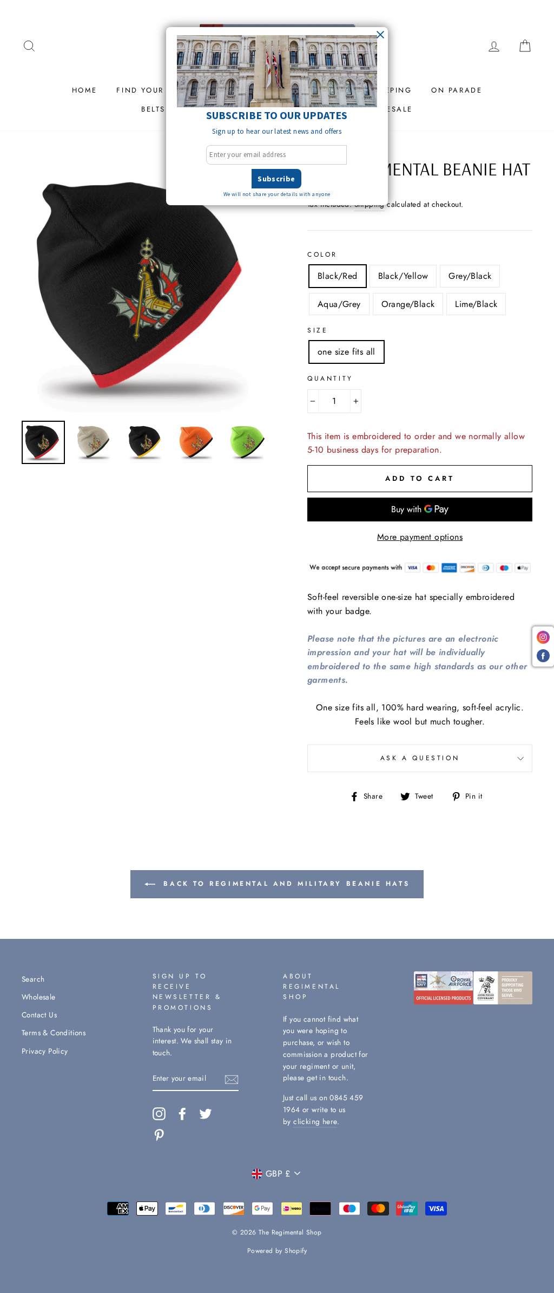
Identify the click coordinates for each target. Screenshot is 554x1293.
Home (84, 90)
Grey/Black (470, 276)
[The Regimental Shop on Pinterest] (159, 1134)
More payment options (420, 537)
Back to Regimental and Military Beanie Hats (285, 884)
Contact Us (39, 1014)
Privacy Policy (45, 1051)
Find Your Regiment (164, 90)
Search (33, 979)
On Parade (456, 90)
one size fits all (346, 351)
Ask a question (419, 758)
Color (322, 254)
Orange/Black (408, 304)
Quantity (330, 378)
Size (317, 330)
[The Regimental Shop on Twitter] (205, 1113)
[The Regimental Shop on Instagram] (159, 1113)
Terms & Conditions (53, 1032)
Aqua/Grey (339, 304)
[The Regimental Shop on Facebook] (182, 1113)
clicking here (315, 1121)
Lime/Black (476, 304)
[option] (146, 286)
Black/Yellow (403, 276)
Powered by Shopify (277, 1251)
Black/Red (338, 276)
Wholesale (39, 996)
